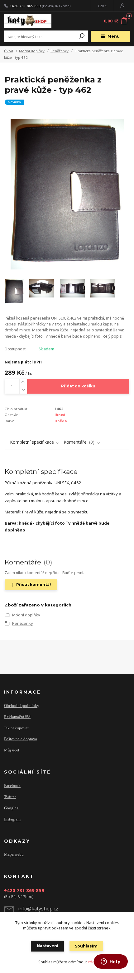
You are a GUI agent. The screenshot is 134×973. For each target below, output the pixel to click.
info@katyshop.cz (38, 908)
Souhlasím (86, 946)
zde (91, 962)
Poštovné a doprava (20, 739)
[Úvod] (27, 21)
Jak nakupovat (16, 728)
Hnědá (61, 421)
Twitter (10, 796)
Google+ (11, 808)
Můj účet (11, 750)
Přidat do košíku (78, 386)
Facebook (12, 785)
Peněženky (59, 51)
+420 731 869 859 (25, 6)
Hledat (82, 36)
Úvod (8, 51)
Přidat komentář (33, 584)
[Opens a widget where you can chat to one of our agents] (110, 962)
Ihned (60, 414)
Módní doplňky (32, 51)
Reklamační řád (17, 716)
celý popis (112, 336)
